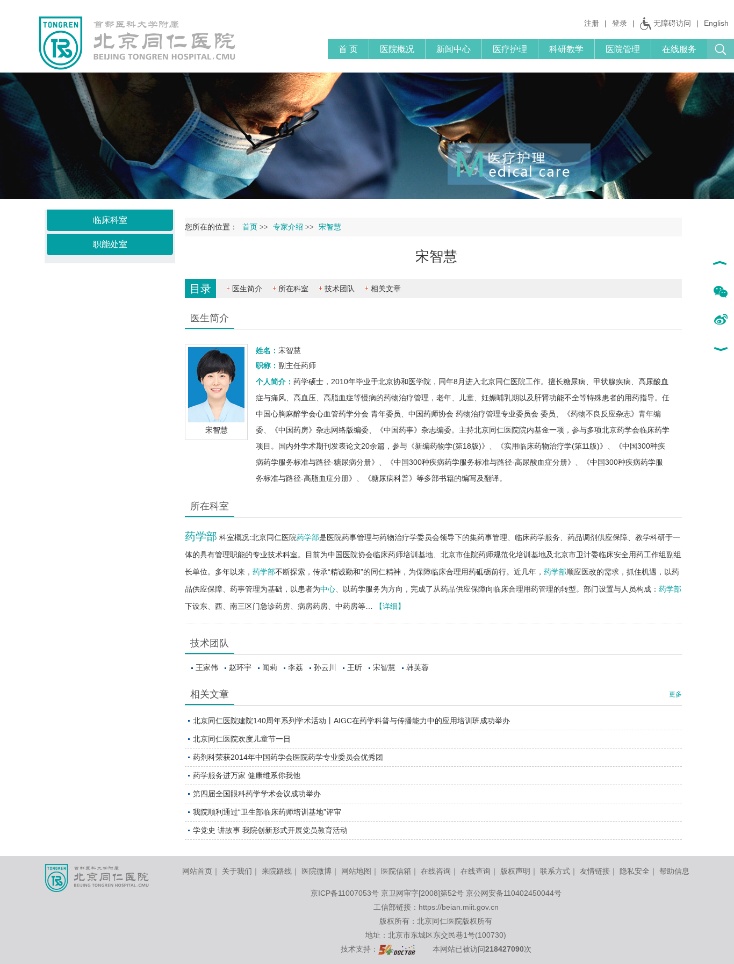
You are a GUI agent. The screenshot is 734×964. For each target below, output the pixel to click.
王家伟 (207, 667)
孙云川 (325, 667)
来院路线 (277, 871)
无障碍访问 (672, 23)
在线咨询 (436, 871)
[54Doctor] (396, 949)
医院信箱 (396, 871)
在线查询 (475, 871)
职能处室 (110, 244)
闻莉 (269, 667)
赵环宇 (240, 667)
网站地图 (356, 871)
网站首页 (197, 871)
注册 (591, 23)
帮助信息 (674, 871)
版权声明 (515, 871)
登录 (619, 23)
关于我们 (237, 871)
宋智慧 (384, 667)
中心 (327, 589)
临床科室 (110, 220)
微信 (720, 292)
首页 (249, 227)
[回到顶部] (720, 264)
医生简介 (247, 288)
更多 (675, 694)
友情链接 (595, 871)
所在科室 (293, 288)
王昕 (354, 667)
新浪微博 (720, 320)
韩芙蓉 (417, 667)
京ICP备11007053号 (345, 893)
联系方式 (555, 871)
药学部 (201, 536)
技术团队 (340, 288)
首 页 (348, 49)
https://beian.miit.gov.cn (459, 907)
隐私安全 (635, 871)
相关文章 (386, 288)
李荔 (295, 667)
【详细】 (390, 606)
